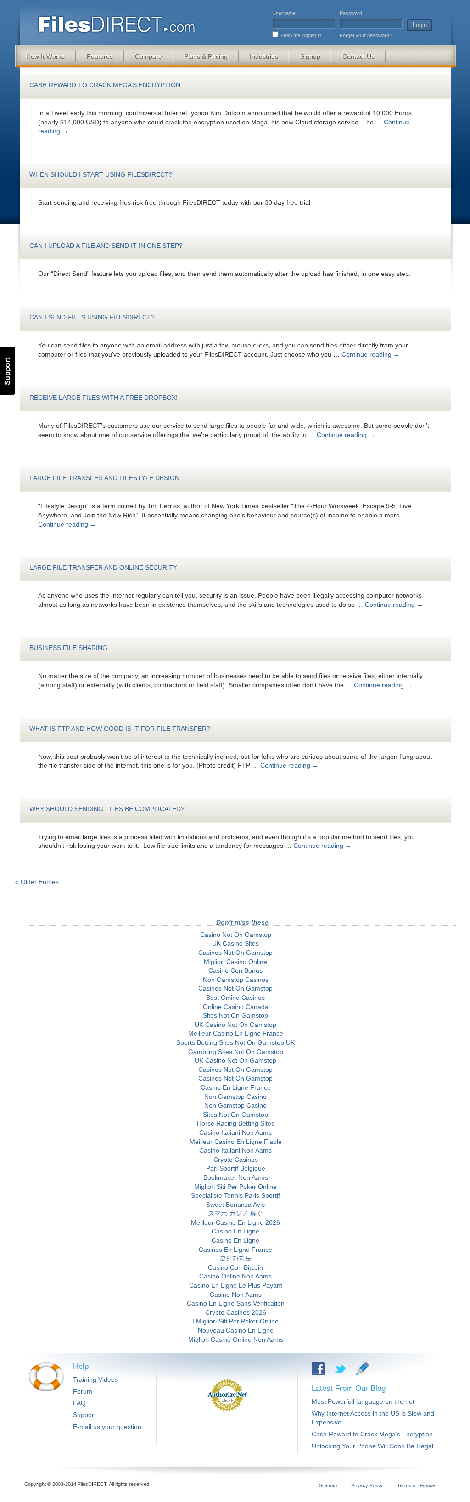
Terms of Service (416, 1485)
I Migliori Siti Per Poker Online (235, 1321)
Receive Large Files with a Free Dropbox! (103, 397)
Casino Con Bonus (235, 970)
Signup (310, 56)
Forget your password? (366, 35)
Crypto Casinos (235, 1159)
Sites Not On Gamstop (235, 1015)
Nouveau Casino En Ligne (236, 1330)
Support (84, 1414)
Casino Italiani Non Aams (235, 1132)
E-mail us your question (107, 1426)
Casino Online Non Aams (235, 1276)
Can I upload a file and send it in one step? (106, 245)
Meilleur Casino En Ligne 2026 (235, 1222)
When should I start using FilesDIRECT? (101, 174)
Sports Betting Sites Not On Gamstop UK (235, 1042)
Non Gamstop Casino (235, 1096)
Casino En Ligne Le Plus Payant (235, 1285)
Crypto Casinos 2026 (235, 1312)
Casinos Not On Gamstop (235, 952)
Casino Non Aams (236, 1294)
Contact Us (358, 56)
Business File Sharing (68, 647)
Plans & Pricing (206, 56)
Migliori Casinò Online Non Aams (235, 1339)
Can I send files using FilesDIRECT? (92, 317)
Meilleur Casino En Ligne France (235, 1033)
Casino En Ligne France (236, 1087)
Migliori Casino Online (235, 961)
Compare (148, 56)
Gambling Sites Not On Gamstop (235, 1051)
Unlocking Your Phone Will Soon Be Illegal (372, 1446)
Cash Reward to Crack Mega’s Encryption (104, 85)
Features (100, 56)
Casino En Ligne (235, 1231)
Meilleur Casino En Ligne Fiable (236, 1141)
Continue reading (370, 354)
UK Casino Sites (235, 943)
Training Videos (95, 1379)
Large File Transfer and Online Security (103, 567)
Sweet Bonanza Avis (235, 1204)
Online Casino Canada (236, 1006)
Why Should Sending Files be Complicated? (107, 809)
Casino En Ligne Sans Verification (236, 1303)
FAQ (79, 1403)
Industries (264, 56)
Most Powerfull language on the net (363, 1401)
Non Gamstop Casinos (236, 979)
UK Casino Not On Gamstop (235, 1024)
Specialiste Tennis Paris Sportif (235, 1195)
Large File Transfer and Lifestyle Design (104, 478)
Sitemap (328, 1485)
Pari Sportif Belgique (235, 1168)
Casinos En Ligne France (235, 1249)
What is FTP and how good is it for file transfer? (119, 728)
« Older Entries (37, 882)
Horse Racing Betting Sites (235, 1123)
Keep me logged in (300, 35)
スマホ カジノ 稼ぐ (235, 1213)
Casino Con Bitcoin (235, 1267)
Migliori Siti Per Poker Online (235, 1186)
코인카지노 (235, 1258)
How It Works (45, 56)
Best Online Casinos (235, 997)
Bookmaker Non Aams (235, 1177)
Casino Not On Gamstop (235, 934)
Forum (82, 1391)
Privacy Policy (367, 1485)
